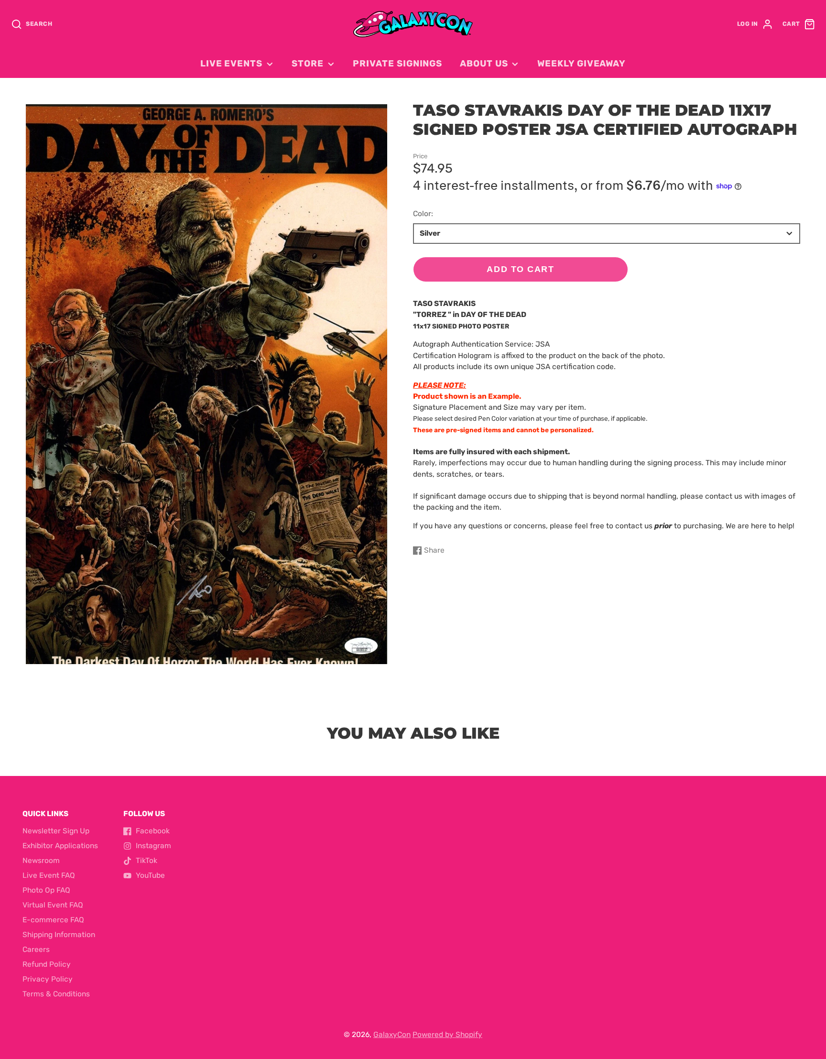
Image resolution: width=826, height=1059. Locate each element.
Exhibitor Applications (60, 845)
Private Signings (397, 63)
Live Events (231, 63)
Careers (36, 949)
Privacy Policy (47, 979)
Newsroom (41, 860)
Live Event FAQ (48, 875)
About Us (484, 63)
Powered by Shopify (447, 1034)
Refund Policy (46, 964)
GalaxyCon (392, 1034)
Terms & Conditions (56, 994)
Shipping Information (58, 934)
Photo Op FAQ (46, 890)
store (308, 63)
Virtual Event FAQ (52, 905)
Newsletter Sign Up (55, 831)
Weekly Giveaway (581, 63)
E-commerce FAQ (53, 920)
